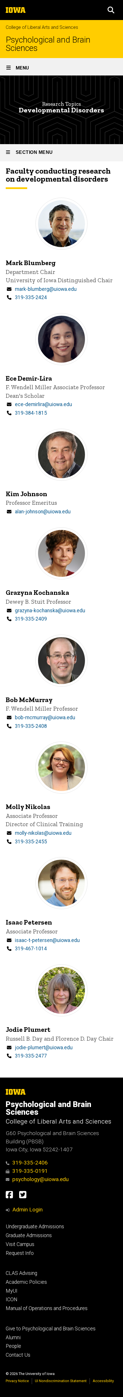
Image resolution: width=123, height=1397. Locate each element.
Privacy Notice (17, 1381)
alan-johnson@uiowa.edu (43, 511)
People (13, 1346)
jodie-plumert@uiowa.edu (44, 1047)
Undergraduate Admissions (35, 1226)
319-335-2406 (30, 1162)
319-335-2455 (31, 841)
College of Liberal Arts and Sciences (42, 27)
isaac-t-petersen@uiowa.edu (47, 940)
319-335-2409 (31, 619)
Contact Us (18, 1355)
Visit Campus (20, 1244)
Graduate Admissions (29, 1235)
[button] (111, 10)
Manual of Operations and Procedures (47, 1308)
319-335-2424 (31, 297)
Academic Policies (26, 1282)
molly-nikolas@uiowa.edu (43, 833)
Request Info (20, 1253)
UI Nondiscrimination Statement (61, 1381)
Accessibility (103, 1381)
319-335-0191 (30, 1171)
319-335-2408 (31, 726)
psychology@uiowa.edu (40, 1179)
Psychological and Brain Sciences (48, 44)
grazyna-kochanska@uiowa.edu (50, 610)
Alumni (13, 1337)
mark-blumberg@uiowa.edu (46, 289)
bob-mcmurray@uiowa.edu (45, 717)
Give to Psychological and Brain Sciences (51, 1329)
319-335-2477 (31, 1056)
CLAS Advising (21, 1273)
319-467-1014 (31, 948)
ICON (11, 1299)
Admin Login (27, 1209)
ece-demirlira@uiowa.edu (43, 404)
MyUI (11, 1291)
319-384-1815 (31, 413)
